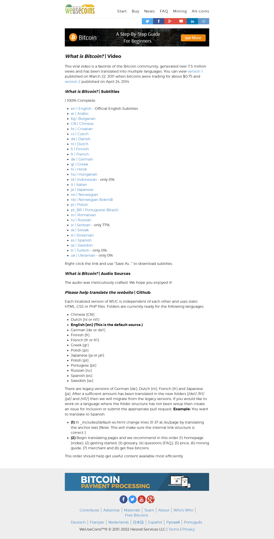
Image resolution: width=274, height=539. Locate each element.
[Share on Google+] (170, 21)
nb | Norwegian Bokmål (92, 199)
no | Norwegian (84, 194)
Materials (132, 510)
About (163, 510)
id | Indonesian (84, 179)
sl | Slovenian (82, 235)
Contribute (89, 510)
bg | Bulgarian (83, 118)
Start (122, 11)
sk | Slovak (80, 230)
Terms (173, 529)
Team (149, 510)
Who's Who (183, 510)
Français (97, 522)
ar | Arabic (80, 113)
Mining (180, 11)
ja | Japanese (82, 189)
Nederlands (118, 522)
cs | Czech (79, 134)
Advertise (111, 510)
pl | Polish (79, 205)
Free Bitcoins (136, 515)
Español (155, 522)
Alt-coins (200, 11)
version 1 (195, 71)
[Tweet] (147, 21)
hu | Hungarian (84, 174)
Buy (135, 11)
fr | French (80, 154)
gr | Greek (79, 164)
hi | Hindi (79, 169)
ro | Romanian (83, 215)
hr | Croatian (82, 129)
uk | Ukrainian (83, 255)
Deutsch (78, 522)
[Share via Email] (181, 21)
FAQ (164, 11)
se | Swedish (82, 245)
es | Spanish (81, 240)
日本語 (138, 522)
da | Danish (80, 139)
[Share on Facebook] (158, 21)
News (149, 11)
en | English (81, 108)
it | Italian (79, 184)
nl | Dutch (79, 144)
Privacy (188, 529)
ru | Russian (81, 220)
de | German (82, 159)
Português (193, 522)
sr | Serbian (80, 225)
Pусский (173, 522)
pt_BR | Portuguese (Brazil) (94, 210)
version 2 (72, 81)
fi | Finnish (80, 149)
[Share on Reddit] (203, 21)
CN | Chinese (82, 123)
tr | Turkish (80, 250)
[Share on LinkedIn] (192, 21)
